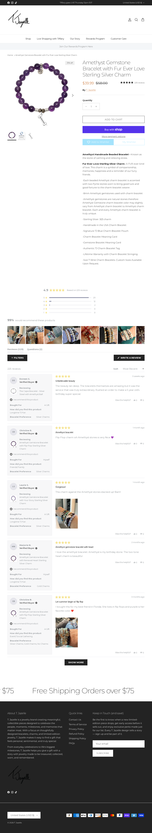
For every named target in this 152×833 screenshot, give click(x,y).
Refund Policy (76, 733)
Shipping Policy (77, 738)
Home (10, 55)
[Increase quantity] (97, 106)
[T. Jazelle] (18, 19)
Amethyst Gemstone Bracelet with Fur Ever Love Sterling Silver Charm (46, 55)
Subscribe (102, 753)
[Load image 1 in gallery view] (41, 93)
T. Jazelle (91, 90)
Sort (116, 368)
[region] (76, 335)
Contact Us (75, 719)
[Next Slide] (142, 335)
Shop (28, 38)
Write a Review (132, 358)
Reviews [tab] (15, 350)
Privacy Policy (76, 729)
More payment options (113, 136)
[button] (69, 297)
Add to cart (113, 119)
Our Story (75, 38)
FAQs (72, 743)
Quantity (87, 100)
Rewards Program (95, 38)
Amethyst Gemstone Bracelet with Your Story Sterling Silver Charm (33, 500)
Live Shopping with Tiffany (50, 38)
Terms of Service (78, 724)
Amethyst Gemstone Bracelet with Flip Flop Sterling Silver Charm (33, 445)
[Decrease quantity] (85, 106)
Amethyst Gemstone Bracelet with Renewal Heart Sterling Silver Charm (33, 560)
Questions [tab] (34, 350)
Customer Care (118, 38)
